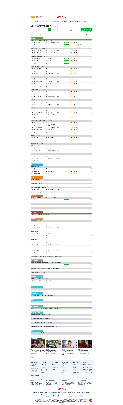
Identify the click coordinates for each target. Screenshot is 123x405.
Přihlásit (88, 17)
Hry (31, 349)
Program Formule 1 (34, 368)
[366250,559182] (91, 265)
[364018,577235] (91, 52)
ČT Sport (74, 364)
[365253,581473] (91, 110)
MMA (63, 372)
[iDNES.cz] (61, 17)
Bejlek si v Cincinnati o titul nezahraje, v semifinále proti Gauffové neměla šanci (53, 192)
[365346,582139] (91, 68)
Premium (33, 16)
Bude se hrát (80, 34)
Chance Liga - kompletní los (34, 365)
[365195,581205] (91, 132)
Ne (49, 30)
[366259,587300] (91, 250)
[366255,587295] (91, 227)
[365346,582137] (91, 71)
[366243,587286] (91, 161)
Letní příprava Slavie (87, 372)
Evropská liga (44, 369)
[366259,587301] (91, 253)
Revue (47, 349)
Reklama (46, 392)
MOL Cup (43, 372)
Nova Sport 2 (75, 367)
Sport (61, 19)
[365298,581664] (91, 63)
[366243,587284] (91, 156)
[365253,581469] (91, 114)
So (46, 30)
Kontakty (41, 392)
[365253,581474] (91, 112)
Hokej (51, 21)
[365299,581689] (91, 86)
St (37, 30)
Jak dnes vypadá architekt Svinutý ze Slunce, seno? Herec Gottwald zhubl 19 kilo (37, 383)
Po (52, 30)
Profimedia (53, 399)
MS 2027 (53, 369)
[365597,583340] (91, 171)
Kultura (63, 349)
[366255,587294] (91, 225)
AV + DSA (74, 392)
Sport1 (74, 370)
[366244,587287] (91, 145)
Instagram (70, 396)
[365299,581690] (91, 79)
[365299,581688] (91, 83)
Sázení (85, 362)
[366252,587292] (91, 281)
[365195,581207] (91, 122)
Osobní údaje (54, 392)
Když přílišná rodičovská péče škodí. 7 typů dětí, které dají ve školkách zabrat (84, 383)
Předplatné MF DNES (85, 392)
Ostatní (81, 21)
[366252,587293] (91, 283)
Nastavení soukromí (62, 392)
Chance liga (43, 365)
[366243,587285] (91, 158)
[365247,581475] (91, 102)
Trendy (76, 21)
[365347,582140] (91, 91)
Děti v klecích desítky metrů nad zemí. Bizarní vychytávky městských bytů (53, 383)
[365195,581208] (91, 125)
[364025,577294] (91, 45)
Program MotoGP (34, 370)
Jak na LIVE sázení (87, 364)
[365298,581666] (91, 60)
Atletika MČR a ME (34, 367)
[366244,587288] (91, 148)
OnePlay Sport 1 (76, 372)
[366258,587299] (91, 244)
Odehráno (66, 34)
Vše (61, 34)
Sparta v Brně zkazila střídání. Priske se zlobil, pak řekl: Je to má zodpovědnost (69, 379)
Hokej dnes (55, 362)
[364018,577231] (91, 50)
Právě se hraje (73, 34)
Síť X (64, 396)
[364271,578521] (91, 137)
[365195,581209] (91, 127)
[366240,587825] (91, 189)
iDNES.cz (61, 389)
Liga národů (33, 371)
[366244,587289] (91, 150)
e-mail (47, 396)
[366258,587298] (91, 242)
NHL (52, 365)
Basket (61, 21)
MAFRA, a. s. (42, 399)
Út (34, 30)
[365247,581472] (91, 104)
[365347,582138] (91, 94)
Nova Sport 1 (75, 365)
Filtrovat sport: (34, 34)
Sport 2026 (34, 362)
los (89, 40)
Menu (91, 17)
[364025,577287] (91, 42)
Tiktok (75, 396)
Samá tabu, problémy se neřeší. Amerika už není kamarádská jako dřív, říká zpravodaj (85, 379)
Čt (40, 30)
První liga (53, 370)
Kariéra (78, 392)
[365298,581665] (91, 58)
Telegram (81, 396)
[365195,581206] (91, 130)
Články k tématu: (36, 192)
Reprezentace (55, 367)
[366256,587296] (91, 233)
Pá (43, 30)
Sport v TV (76, 362)
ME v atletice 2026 (87, 370)
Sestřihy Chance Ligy (44, 21)
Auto (79, 349)
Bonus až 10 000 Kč (87, 367)
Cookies (69, 392)
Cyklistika (56, 21)
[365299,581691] (91, 81)
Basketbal (64, 368)
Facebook (58, 396)
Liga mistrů (43, 367)
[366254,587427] (91, 200)
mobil (42, 396)
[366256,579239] (91, 236)
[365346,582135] (91, 73)
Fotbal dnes (44, 362)
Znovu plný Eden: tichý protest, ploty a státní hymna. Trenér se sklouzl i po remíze (68, 383)
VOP (50, 392)
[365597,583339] (91, 173)
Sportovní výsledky (65, 363)
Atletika (72, 21)
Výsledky (86, 21)
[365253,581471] (91, 117)
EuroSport (75, 369)
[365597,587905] (91, 169)
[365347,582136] (91, 96)
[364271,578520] (91, 140)
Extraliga (53, 364)
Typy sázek (85, 365)
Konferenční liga (44, 370)
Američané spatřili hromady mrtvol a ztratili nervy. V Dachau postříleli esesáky (38, 379)
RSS (53, 396)
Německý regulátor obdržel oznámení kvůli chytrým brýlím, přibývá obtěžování (52, 379)
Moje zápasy (89, 34)
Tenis (65, 21)
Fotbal (36, 21)
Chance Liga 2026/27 (87, 369)
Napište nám (36, 392)
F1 (68, 21)
